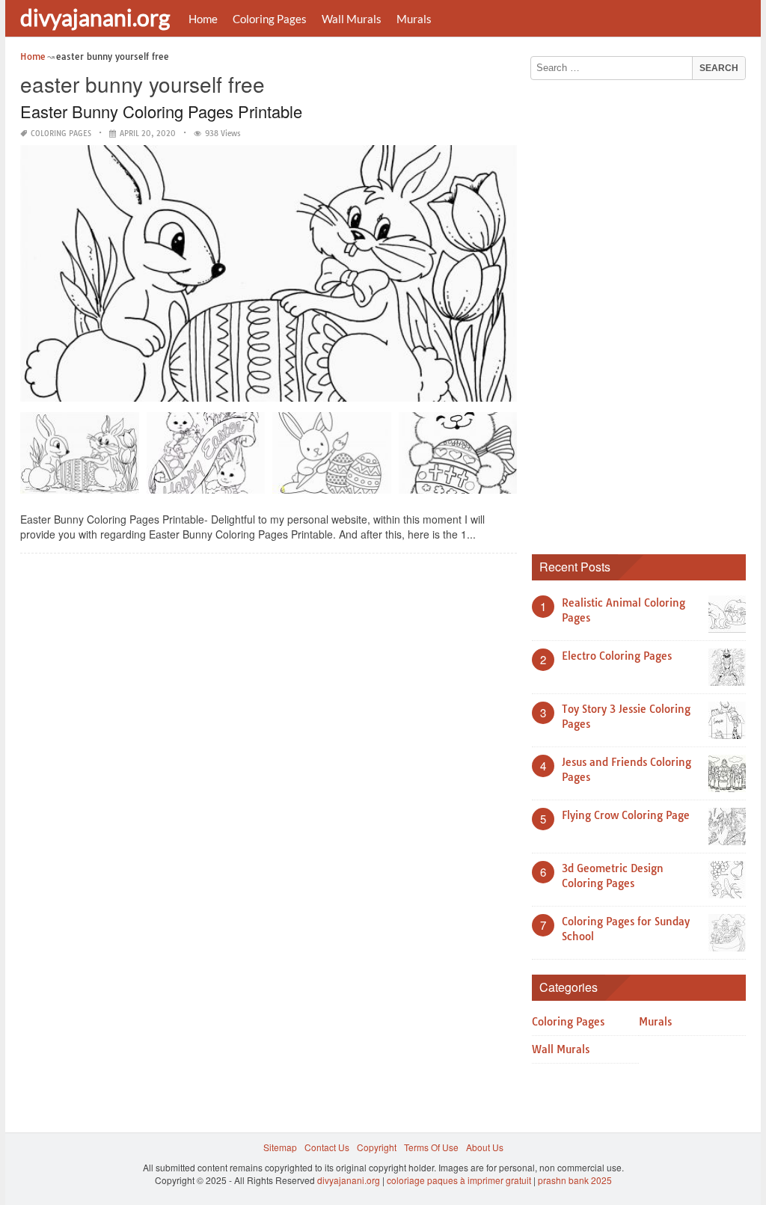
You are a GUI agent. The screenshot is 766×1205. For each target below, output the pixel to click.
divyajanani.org (95, 17)
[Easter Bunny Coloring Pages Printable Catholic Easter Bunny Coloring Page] (458, 458)
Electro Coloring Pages (617, 656)
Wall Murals (352, 18)
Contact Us (326, 1147)
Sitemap (280, 1147)
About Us (484, 1147)
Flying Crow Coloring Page (626, 815)
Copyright (376, 1147)
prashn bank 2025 (575, 1180)
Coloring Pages (270, 18)
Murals (414, 18)
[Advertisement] (644, 312)
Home (203, 18)
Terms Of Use (431, 1147)
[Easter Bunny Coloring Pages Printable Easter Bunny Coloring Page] (332, 458)
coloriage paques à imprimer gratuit (459, 1180)
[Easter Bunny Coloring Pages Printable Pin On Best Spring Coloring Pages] (79, 458)
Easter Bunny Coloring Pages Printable (161, 111)
